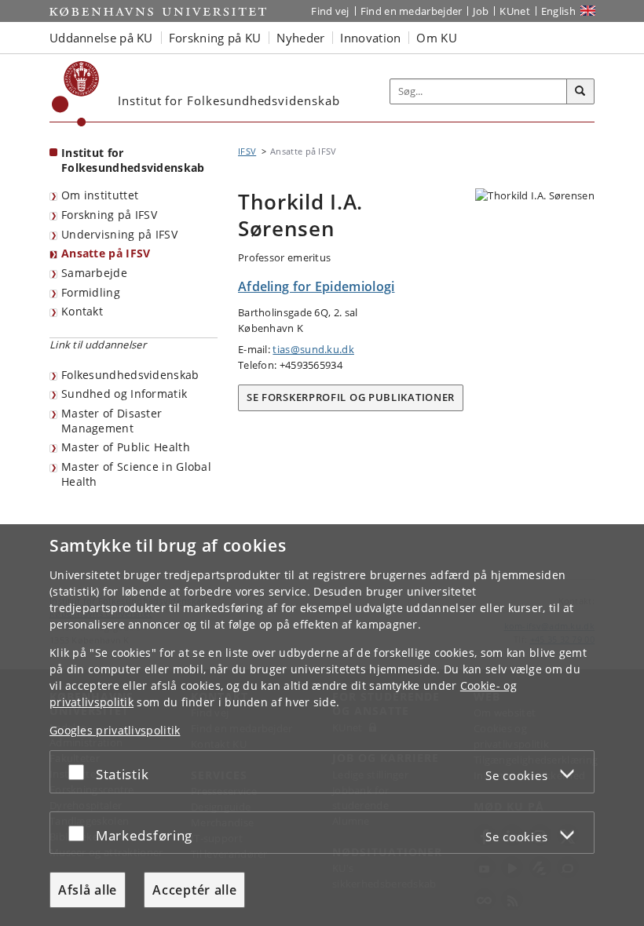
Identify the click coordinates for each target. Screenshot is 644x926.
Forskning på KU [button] (215, 38)
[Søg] (580, 91)
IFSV (247, 151)
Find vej (330, 11)
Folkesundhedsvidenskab (130, 374)
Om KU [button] (436, 38)
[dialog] (322, 725)
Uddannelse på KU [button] (101, 38)
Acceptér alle (194, 890)
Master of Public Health (125, 446)
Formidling (90, 292)
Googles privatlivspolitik (115, 730)
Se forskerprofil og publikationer (351, 397)
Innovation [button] (370, 38)
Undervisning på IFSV (119, 234)
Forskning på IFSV (109, 214)
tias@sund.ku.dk (313, 349)
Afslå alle (87, 890)
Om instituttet (99, 195)
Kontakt (82, 311)
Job (480, 11)
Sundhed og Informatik (124, 393)
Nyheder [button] (300, 38)
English (558, 11)
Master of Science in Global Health (136, 474)
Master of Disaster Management (111, 421)
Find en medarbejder (411, 11)
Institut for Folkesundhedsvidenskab (133, 160)
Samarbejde (94, 272)
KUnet (514, 11)
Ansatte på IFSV (106, 253)
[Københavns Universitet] (76, 93)
